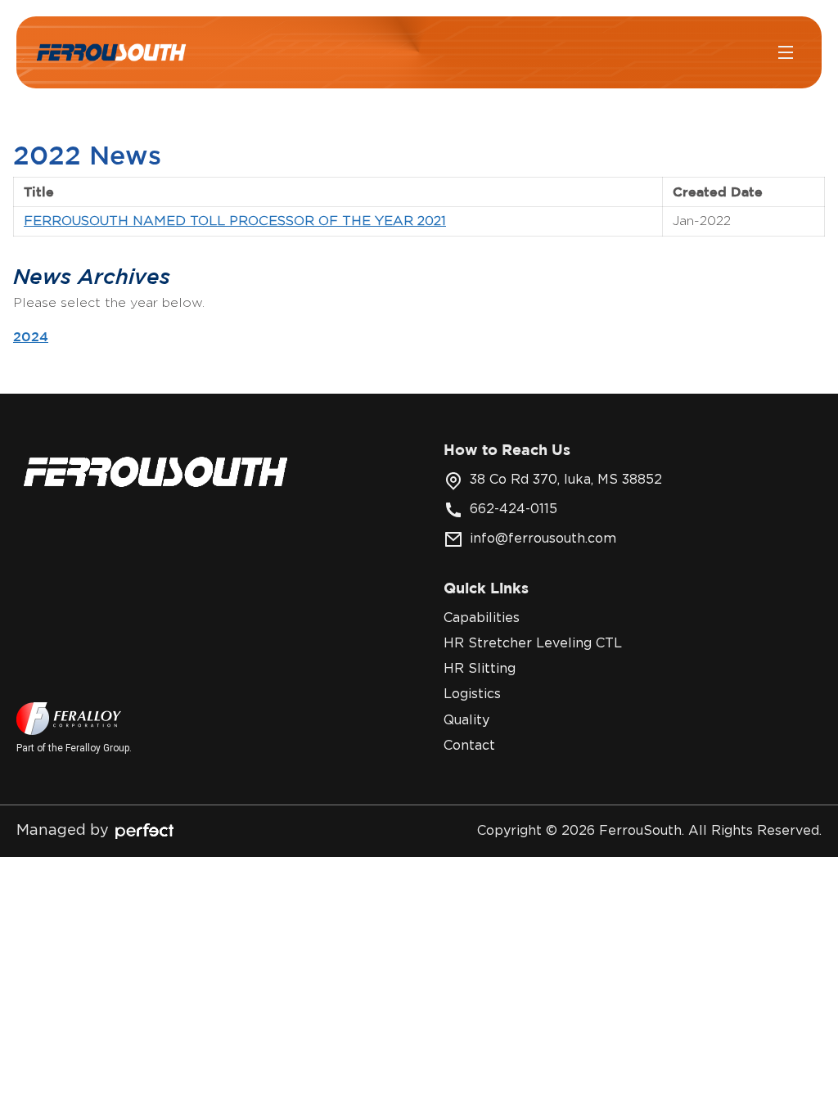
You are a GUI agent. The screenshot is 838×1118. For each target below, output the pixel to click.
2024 (30, 336)
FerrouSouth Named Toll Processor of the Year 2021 (235, 221)
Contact (469, 745)
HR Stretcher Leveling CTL (533, 643)
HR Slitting (480, 668)
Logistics (472, 694)
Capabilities (482, 617)
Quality (466, 720)
